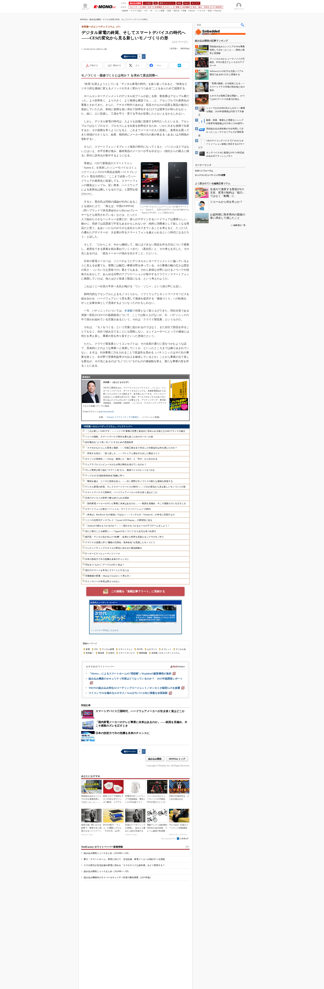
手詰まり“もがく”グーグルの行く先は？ (104, 564)
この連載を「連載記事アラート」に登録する (138, 591)
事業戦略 (143, 653)
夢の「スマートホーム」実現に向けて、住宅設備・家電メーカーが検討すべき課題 (124, 859)
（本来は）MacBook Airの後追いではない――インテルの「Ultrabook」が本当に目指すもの (130, 514)
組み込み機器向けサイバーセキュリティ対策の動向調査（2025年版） (118, 877)
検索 (242, 24)
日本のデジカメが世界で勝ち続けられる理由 (107, 498)
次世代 (111, 653)
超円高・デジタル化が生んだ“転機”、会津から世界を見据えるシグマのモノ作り (124, 537)
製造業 (101, 653)
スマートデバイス (127, 653)
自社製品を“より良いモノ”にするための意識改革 (109, 442)
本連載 (128, 310)
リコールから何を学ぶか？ (226, 201)
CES (96, 649)
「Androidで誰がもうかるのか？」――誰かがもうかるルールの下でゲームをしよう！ (127, 525)
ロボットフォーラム (204, 171)
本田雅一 (90, 653)
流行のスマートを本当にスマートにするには (107, 570)
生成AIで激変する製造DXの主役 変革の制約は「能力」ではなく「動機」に (227, 192)
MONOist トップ (177, 759)
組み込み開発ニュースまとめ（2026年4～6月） (107, 853)
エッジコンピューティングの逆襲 (210, 175)
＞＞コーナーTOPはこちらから (105, 630)
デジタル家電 (108, 649)
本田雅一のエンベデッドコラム (165, 653)
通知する (117, 65)
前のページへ (130, 56)
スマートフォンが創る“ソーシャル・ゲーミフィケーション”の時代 (118, 509)
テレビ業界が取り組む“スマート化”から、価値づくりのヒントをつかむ (120, 470)
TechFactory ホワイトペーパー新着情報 (102, 847)
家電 (88, 649)
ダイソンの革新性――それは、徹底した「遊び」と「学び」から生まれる (121, 459)
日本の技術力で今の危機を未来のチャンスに (107, 559)
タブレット (166, 649)
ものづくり (152, 649)
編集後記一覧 (239, 225)
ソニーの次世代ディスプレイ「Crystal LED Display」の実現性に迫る (118, 520)
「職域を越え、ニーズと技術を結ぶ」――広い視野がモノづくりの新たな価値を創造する (129, 481)
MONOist (84, 19)
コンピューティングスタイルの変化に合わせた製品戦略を (113, 548)
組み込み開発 (95, 19)
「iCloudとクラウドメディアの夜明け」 (123, 417)
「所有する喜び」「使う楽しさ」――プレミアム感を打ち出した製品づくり (122, 453)
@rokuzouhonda (107, 411)
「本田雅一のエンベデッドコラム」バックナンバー (107, 426)
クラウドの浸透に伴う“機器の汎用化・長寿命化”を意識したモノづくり (120, 542)
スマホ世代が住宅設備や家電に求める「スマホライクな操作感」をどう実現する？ (124, 865)
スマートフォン (125, 649)
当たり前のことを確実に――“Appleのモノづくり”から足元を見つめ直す (120, 531)
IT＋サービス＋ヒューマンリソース (102, 553)
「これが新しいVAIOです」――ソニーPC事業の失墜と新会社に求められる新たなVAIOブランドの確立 (135, 431)
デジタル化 (181, 649)
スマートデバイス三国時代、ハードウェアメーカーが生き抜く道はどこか (121, 492)
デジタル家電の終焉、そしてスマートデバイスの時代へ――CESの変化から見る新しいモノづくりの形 (135, 486)
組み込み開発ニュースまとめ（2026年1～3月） (107, 871)
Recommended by (169, 839)
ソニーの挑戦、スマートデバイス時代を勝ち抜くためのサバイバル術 (119, 436)
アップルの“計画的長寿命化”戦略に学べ (104, 475)
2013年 (140, 649)
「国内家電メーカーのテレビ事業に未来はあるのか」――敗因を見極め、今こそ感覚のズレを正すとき (135, 503)
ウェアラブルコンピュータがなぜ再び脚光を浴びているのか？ (115, 464)
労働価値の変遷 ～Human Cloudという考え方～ (108, 576)
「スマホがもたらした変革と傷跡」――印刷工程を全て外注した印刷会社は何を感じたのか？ (131, 448)
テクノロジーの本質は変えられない (102, 581)
